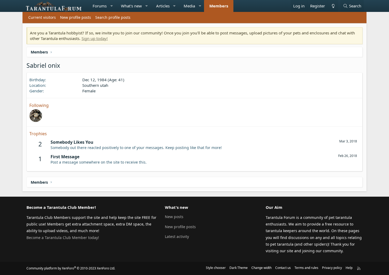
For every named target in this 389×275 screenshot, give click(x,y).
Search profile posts (112, 17)
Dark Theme (238, 267)
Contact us (283, 267)
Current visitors (42, 17)
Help (349, 267)
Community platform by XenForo (70, 268)
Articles (163, 5)
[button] (111, 6)
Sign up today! (95, 38)
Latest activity (177, 236)
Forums (100, 5)
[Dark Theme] (333, 6)
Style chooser (216, 267)
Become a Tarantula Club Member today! (62, 237)
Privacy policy (332, 267)
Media (189, 5)
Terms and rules (306, 267)
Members (218, 5)
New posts (174, 216)
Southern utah (95, 85)
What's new (131, 5)
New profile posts (75, 17)
